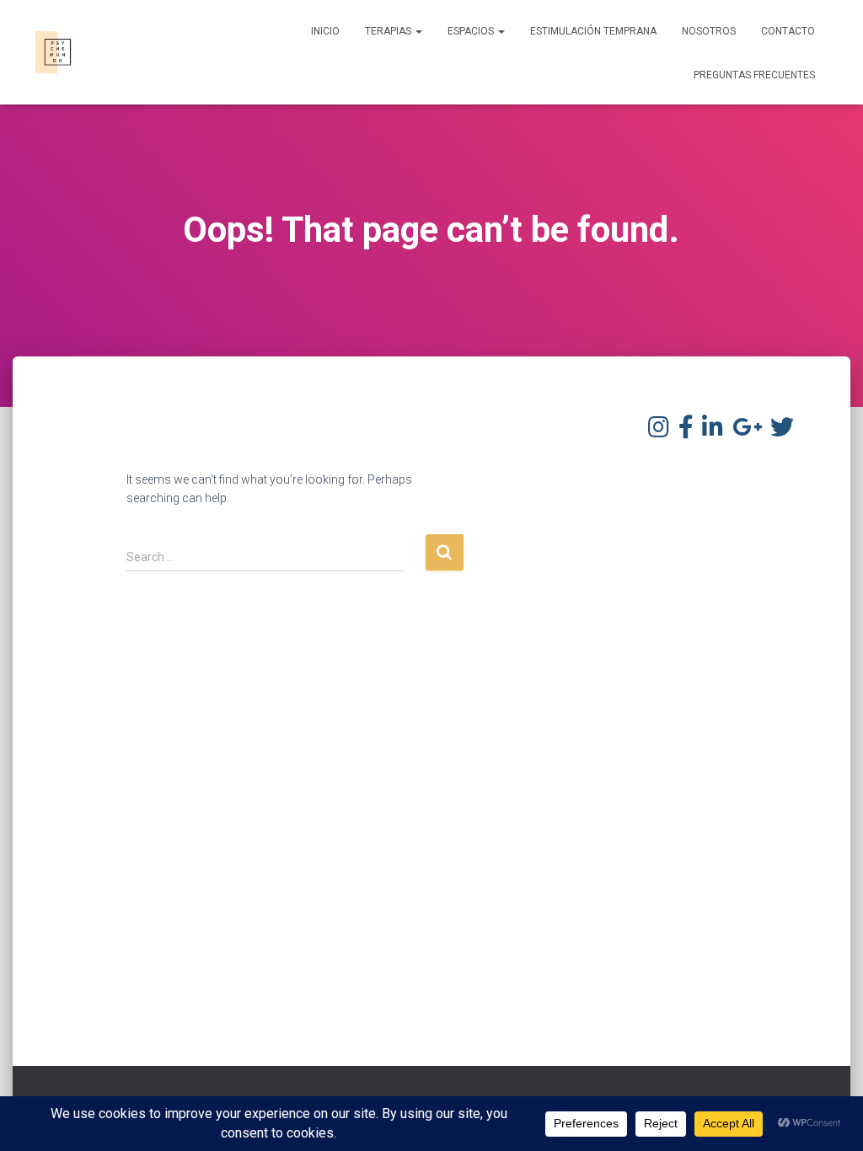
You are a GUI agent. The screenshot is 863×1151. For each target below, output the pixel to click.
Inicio (325, 31)
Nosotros (709, 31)
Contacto (788, 31)
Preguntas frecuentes (754, 75)
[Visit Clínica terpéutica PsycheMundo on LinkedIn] (712, 431)
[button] (418, 31)
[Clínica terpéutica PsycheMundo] (57, 52)
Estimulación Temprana (593, 31)
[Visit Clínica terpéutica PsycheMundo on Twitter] (782, 431)
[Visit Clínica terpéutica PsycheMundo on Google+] (747, 431)
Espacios (472, 31)
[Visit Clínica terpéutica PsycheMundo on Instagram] (658, 431)
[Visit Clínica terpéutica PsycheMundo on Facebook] (686, 431)
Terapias (389, 31)
